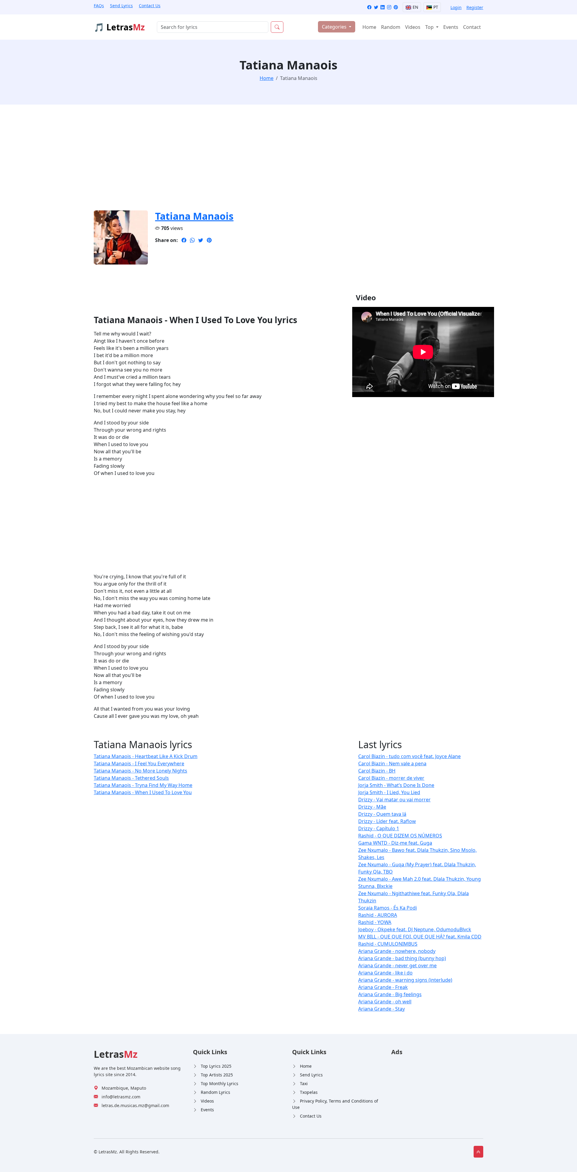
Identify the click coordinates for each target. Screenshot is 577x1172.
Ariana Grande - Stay (381, 1008)
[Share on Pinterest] (209, 240)
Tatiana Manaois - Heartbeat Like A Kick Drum (145, 756)
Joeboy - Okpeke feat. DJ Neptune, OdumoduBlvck (414, 929)
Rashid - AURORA (377, 915)
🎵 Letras (119, 27)
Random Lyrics (215, 1092)
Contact (472, 27)
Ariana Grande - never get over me (397, 965)
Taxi (304, 1083)
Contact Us (149, 5)
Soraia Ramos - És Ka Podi (387, 907)
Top (430, 27)
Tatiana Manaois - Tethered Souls (131, 778)
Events (450, 27)
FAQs (99, 5)
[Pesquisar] (277, 27)
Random (390, 27)
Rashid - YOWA (374, 922)
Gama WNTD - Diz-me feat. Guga (395, 843)
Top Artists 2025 (217, 1075)
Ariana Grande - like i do (385, 972)
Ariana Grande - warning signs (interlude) (405, 980)
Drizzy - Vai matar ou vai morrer (394, 799)
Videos (412, 27)
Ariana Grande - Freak (383, 987)
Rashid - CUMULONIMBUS (387, 944)
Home (369, 27)
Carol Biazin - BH (376, 770)
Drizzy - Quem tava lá (382, 814)
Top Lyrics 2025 (216, 1066)
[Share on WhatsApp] (192, 240)
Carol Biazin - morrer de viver (391, 778)
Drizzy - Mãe (372, 806)
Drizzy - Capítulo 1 (378, 828)
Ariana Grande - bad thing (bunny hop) (402, 958)
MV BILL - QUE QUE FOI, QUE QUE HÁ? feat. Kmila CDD (419, 936)
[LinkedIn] (382, 7)
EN (414, 7)
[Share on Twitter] (200, 240)
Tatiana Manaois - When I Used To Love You (143, 792)
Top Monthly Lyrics (219, 1083)
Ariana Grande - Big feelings (390, 994)
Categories (335, 26)
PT (435, 7)
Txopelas (309, 1092)
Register (474, 7)
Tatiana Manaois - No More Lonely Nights (140, 770)
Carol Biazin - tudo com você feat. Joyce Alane (409, 756)
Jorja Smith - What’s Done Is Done (396, 785)
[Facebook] (369, 7)
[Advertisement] (274, 161)
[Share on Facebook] (184, 240)
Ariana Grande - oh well (384, 1001)
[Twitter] (376, 7)
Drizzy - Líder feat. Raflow (387, 821)
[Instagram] (389, 7)
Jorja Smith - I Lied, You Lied (389, 792)
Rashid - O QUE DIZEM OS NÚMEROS (400, 835)
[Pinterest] (396, 7)
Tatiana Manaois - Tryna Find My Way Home (143, 785)
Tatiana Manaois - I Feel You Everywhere (139, 763)
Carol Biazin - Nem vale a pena (392, 763)
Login (456, 7)
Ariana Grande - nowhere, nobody (396, 951)
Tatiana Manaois (194, 216)
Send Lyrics (121, 5)
